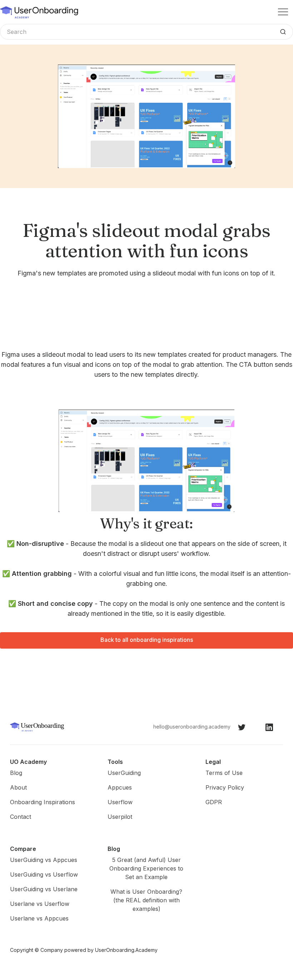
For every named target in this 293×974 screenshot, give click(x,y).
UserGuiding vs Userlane (44, 889)
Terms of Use (224, 772)
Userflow (120, 802)
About (18, 787)
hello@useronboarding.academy (191, 727)
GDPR (213, 802)
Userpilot (120, 816)
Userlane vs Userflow (39, 903)
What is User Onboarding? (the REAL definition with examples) (146, 900)
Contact (20, 816)
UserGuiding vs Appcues (43, 859)
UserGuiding (124, 772)
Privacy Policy (224, 787)
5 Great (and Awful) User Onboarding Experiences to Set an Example (146, 868)
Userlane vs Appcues (39, 918)
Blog (16, 772)
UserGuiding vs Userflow (44, 874)
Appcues (120, 787)
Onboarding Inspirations (42, 802)
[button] (283, 12)
